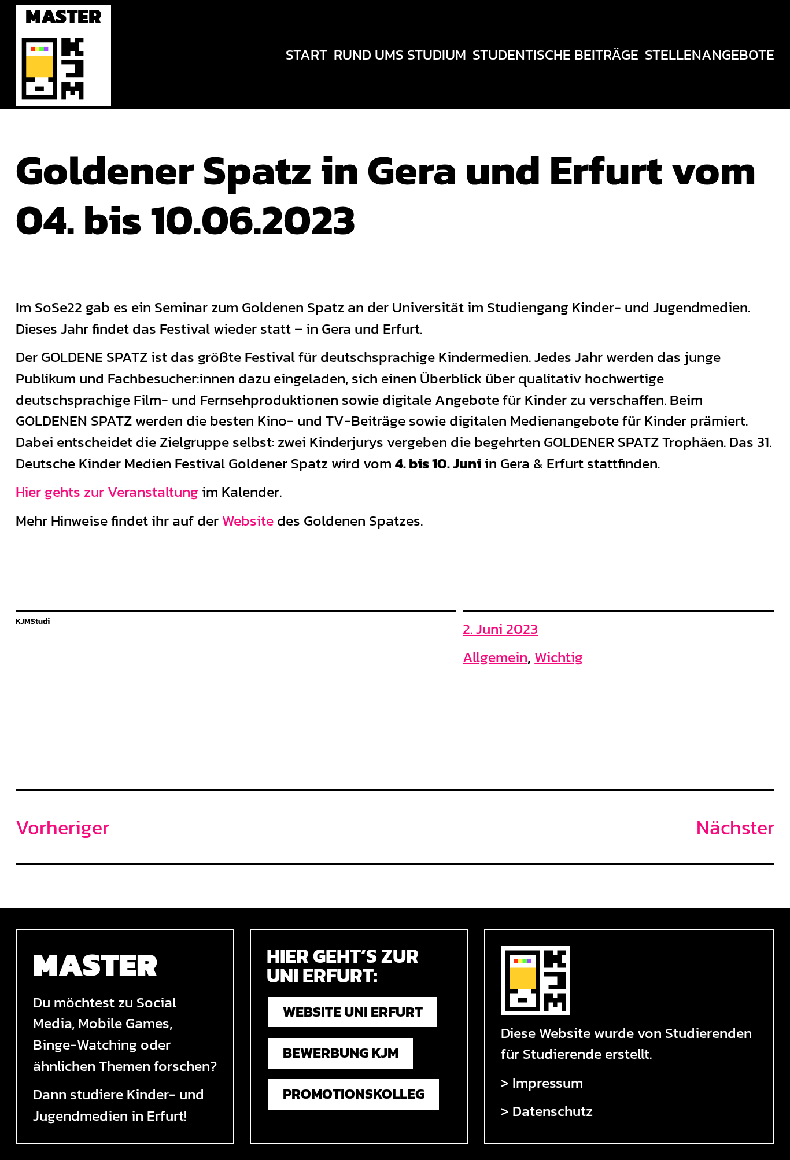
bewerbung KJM (340, 1052)
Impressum (547, 1082)
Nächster (735, 827)
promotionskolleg (353, 1093)
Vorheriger (62, 827)
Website (248, 520)
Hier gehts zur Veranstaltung (107, 492)
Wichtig (558, 657)
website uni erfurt (353, 1011)
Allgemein (495, 657)
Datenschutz (552, 1111)
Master (63, 16)
